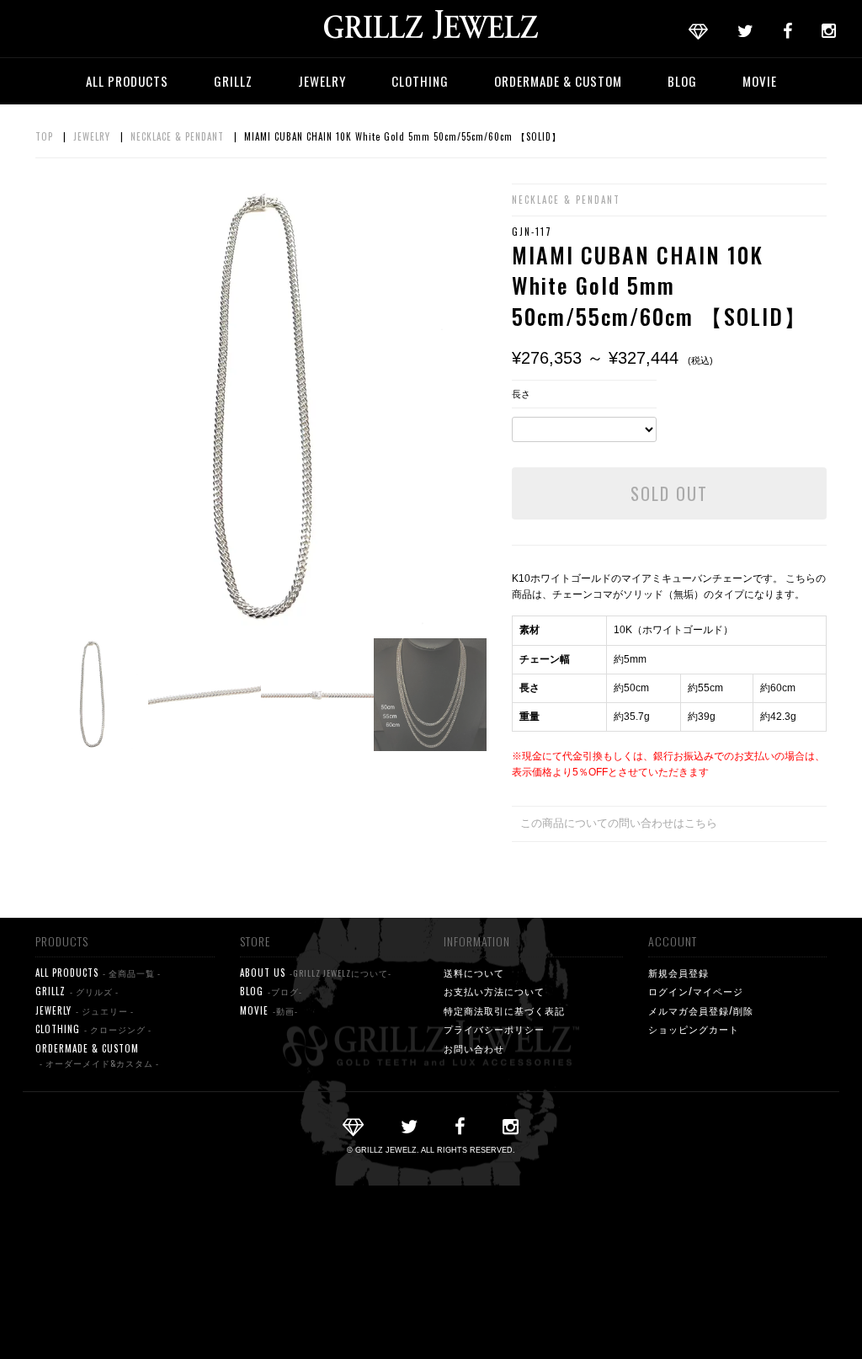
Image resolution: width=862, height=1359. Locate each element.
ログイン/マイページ (695, 991)
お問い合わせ (474, 1048)
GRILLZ (233, 81)
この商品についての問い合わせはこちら (618, 823)
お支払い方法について (494, 991)
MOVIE (759, 81)
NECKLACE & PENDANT (177, 136)
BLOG (682, 81)
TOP (44, 136)
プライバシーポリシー (494, 1029)
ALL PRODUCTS (127, 81)
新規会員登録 (678, 972)
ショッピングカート (693, 1029)
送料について (474, 972)
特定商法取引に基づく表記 (504, 1010)
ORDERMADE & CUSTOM (558, 81)
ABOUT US (315, 972)
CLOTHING (420, 81)
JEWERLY (84, 1010)
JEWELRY (322, 81)
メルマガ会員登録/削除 (700, 1010)
